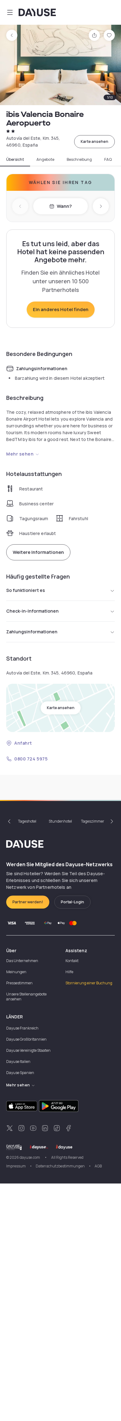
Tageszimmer (92, 821)
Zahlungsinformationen (31, 632)
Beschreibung (79, 159)
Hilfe (69, 971)
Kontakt (71, 960)
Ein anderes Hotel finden (60, 309)
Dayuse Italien (18, 1061)
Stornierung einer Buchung (88, 983)
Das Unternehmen (22, 960)
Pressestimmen (19, 983)
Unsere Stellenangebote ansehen (26, 996)
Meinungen (16, 971)
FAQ (108, 159)
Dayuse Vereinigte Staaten (28, 1050)
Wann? (64, 206)
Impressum (16, 1166)
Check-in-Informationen (32, 611)
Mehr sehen (20, 454)
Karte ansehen (94, 141)
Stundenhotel (60, 821)
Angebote (45, 159)
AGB (98, 1166)
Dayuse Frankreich (22, 1028)
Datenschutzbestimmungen (60, 1166)
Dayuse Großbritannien (26, 1039)
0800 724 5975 (30, 759)
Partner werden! (27, 902)
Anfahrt (23, 743)
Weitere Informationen (38, 552)
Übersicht (15, 159)
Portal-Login (72, 902)
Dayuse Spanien (20, 1072)
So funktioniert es (25, 590)
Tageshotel (27, 821)
